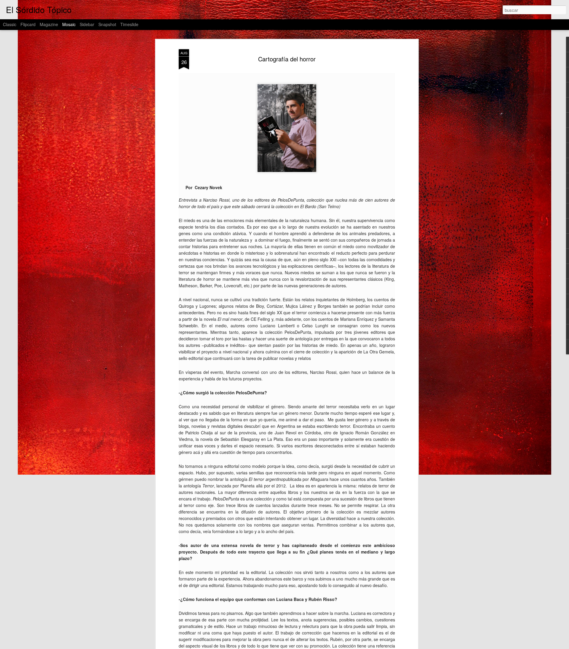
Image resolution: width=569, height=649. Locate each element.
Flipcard (28, 24)
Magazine (49, 24)
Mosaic (69, 24)
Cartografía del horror (287, 59)
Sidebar (87, 24)
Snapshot (107, 24)
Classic (9, 24)
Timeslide (129, 24)
